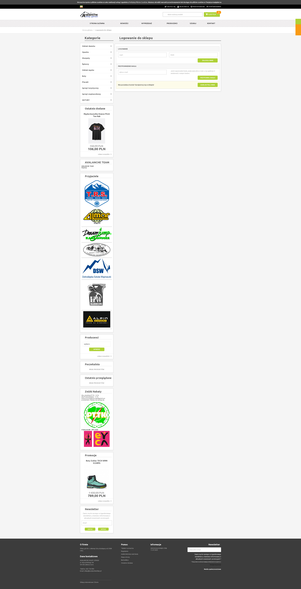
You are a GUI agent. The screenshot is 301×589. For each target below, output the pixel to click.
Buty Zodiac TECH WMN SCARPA (96, 462)
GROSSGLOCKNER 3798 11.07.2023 (158, 549)
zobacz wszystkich (103, 356)
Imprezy (84, 167)
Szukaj (193, 23)
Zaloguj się (171, 6)
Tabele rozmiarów (127, 548)
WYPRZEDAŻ (146, 23)
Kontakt (211, 23)
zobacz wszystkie (104, 154)
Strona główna (97, 23)
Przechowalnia (199, 6)
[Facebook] (219, 572)
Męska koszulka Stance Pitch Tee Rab (97, 115)
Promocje (91, 455)
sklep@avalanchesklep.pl (92, 571)
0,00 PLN (212, 14)
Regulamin (124, 551)
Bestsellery (125, 560)
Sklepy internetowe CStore (89, 582)
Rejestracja (184, 6)
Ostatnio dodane (127, 563)
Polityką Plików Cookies (138, 2)
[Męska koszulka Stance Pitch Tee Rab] (97, 131)
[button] (97, 344)
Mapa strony (125, 557)
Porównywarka (215, 6)
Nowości (124, 23)
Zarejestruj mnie (207, 85)
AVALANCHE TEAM (87, 166)
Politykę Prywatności (215, 564)
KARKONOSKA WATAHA (129, 554)
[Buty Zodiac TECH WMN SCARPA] (97, 478)
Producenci (172, 23)
